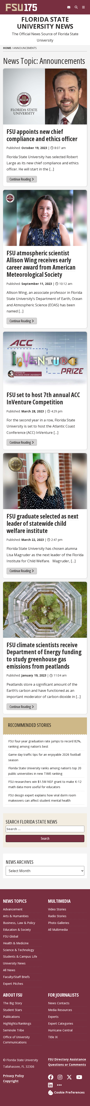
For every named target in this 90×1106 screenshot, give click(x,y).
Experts (53, 1017)
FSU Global (10, 936)
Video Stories (57, 909)
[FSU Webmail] (69, 7)
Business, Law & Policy (19, 923)
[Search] (76, 7)
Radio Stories (57, 916)
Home (7, 48)
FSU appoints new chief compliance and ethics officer (42, 135)
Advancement (12, 909)
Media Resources (60, 1010)
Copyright (11, 1081)
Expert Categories (60, 1023)
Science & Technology (18, 950)
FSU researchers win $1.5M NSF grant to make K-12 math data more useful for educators (44, 784)
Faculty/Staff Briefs (16, 977)
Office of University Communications (16, 1039)
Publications (11, 1017)
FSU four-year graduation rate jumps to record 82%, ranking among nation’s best (44, 743)
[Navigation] (83, 7)
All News (9, 970)
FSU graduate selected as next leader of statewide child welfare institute (42, 523)
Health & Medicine (16, 943)
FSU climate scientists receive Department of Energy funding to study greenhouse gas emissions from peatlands (44, 655)
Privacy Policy (13, 1076)
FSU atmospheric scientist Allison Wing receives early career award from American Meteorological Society (41, 264)
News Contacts (58, 1003)
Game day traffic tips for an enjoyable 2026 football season (44, 757)
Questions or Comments (67, 1064)
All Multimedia (58, 929)
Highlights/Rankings (17, 1023)
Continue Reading (20, 179)
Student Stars (12, 1010)
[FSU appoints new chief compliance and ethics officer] (45, 96)
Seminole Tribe (13, 1030)
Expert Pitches (13, 984)
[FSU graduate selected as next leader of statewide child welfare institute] (45, 481)
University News (14, 963)
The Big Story (12, 1003)
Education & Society (17, 929)
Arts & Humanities (16, 916)
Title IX (53, 1037)
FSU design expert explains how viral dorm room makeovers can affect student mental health (42, 798)
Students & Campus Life (20, 956)
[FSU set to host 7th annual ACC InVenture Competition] (45, 360)
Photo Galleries (58, 923)
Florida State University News (45, 23)
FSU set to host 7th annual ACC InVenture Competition (43, 398)
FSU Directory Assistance (67, 1059)
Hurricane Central (60, 1030)
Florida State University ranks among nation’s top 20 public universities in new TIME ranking (44, 770)
